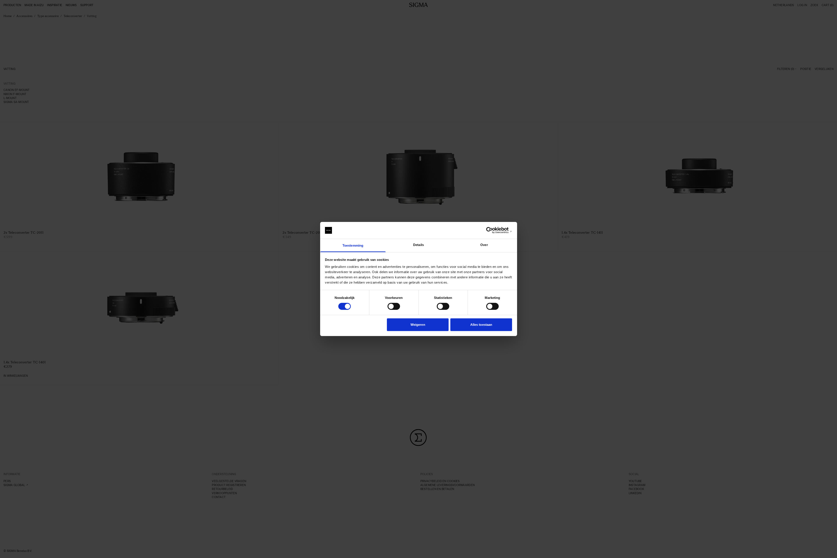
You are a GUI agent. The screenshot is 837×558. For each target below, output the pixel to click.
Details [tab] (418, 245)
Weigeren (418, 324)
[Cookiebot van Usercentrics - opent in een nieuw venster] (493, 230)
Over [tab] (484, 245)
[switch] (394, 306)
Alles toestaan (481, 324)
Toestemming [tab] (352, 245)
